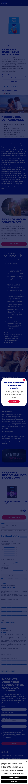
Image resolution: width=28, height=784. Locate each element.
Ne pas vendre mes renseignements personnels (14, 773)
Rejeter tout (14, 781)
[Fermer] (26, 761)
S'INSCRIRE (14, 401)
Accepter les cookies (14, 777)
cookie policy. (20, 770)
